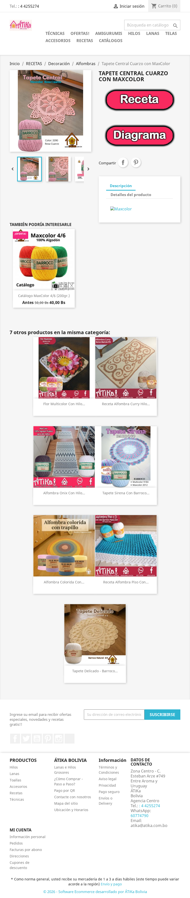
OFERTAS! (80, 33)
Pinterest (136, 162)
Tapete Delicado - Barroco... (95, 671)
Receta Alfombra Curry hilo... (126, 403)
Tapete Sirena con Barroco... (125, 493)
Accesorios (18, 786)
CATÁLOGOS (110, 40)
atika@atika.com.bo (149, 825)
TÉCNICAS (55, 33)
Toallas (15, 780)
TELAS (171, 33)
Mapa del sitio (66, 803)
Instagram (59, 739)
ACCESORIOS (58, 40)
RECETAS (84, 40)
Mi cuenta (20, 830)
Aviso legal (108, 778)
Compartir (123, 162)
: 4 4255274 (28, 6)
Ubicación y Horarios (71, 809)
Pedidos (16, 843)
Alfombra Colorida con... (64, 582)
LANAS (152, 33)
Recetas (16, 793)
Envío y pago (111, 884)
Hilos (14, 767)
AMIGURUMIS (108, 33)
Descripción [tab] (121, 185)
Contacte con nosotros (72, 797)
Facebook (15, 739)
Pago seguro (109, 791)
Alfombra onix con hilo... (64, 493)
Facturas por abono (26, 849)
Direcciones (19, 856)
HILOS (134, 33)
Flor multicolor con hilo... (64, 403)
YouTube (37, 739)
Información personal (28, 836)
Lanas (14, 773)
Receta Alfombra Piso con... (126, 582)
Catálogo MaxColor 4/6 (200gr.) (44, 295)
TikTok (69, 739)
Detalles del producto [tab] (131, 194)
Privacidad (107, 785)
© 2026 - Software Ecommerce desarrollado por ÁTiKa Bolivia (95, 891)
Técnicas (17, 799)
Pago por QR (64, 790)
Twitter (26, 739)
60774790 (139, 815)
